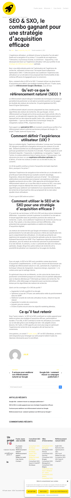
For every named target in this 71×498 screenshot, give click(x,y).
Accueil (4, 17)
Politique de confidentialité (52, 495)
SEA (26, 50)
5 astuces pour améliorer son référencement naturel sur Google (28, 408)
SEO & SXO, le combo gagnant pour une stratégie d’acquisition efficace (31, 405)
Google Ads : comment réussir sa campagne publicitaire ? (26, 401)
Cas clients (19, 459)
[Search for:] (33, 387)
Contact (18, 461)
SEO (29, 50)
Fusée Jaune (32, 334)
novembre (14, 17)
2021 (9, 17)
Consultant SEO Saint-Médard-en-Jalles (47, 470)
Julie (12, 50)
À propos (19, 446)
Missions (19, 448)
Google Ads (24, 17)
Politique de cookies (40, 495)
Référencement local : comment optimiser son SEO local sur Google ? (30, 412)
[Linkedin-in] (7, 462)
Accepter (31, 491)
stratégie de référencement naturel (21, 64)
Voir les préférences (59, 491)
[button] (67, 481)
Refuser (43, 491)
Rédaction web (21, 457)
